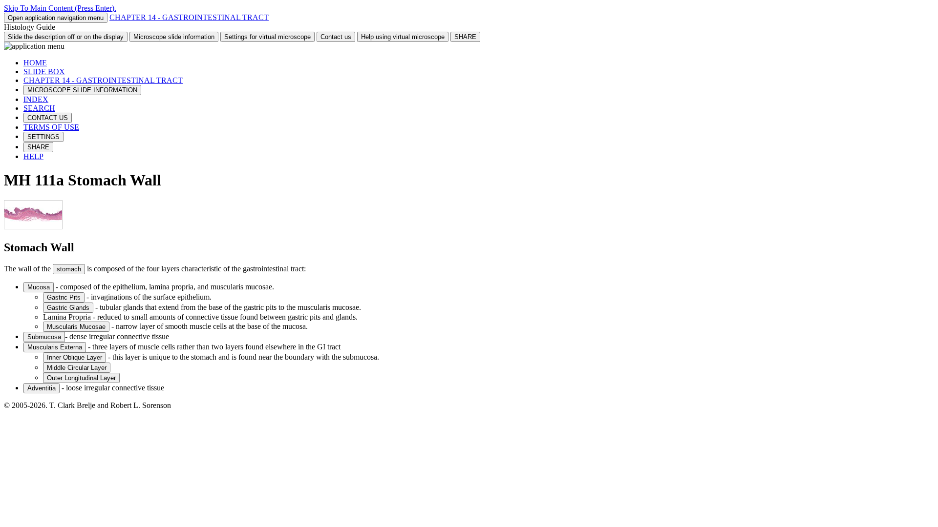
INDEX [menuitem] (35, 99)
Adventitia (41, 388)
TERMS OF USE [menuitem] (51, 127)
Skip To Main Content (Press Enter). (60, 8)
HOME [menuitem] (35, 63)
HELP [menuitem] (33, 156)
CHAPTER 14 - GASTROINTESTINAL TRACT (189, 17)
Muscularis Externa (54, 347)
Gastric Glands (68, 307)
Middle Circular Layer (77, 367)
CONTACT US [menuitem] (47, 118)
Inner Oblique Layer (74, 357)
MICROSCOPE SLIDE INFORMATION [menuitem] (82, 90)
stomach (69, 269)
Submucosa (44, 337)
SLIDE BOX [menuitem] (44, 71)
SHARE (465, 37)
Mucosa (38, 287)
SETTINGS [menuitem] (43, 137)
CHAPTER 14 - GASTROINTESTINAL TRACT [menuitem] (103, 80)
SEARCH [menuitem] (39, 108)
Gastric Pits (64, 297)
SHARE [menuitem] (38, 147)
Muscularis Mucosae (76, 326)
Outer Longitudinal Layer (81, 378)
